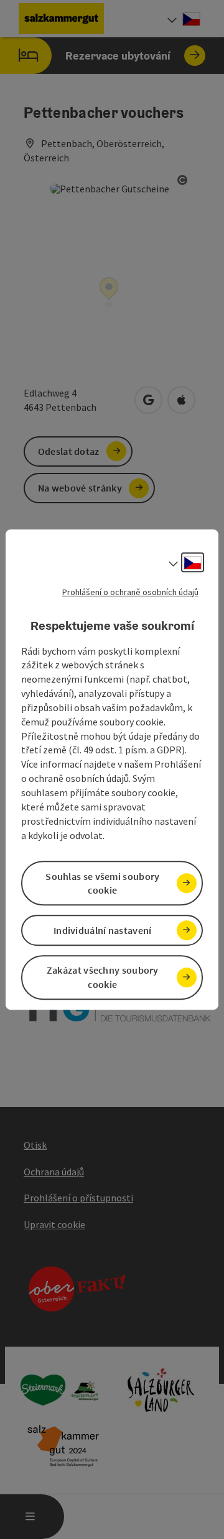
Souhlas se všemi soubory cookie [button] (102, 883)
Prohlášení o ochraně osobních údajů (130, 592)
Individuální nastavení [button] (103, 930)
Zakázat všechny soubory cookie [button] (103, 977)
